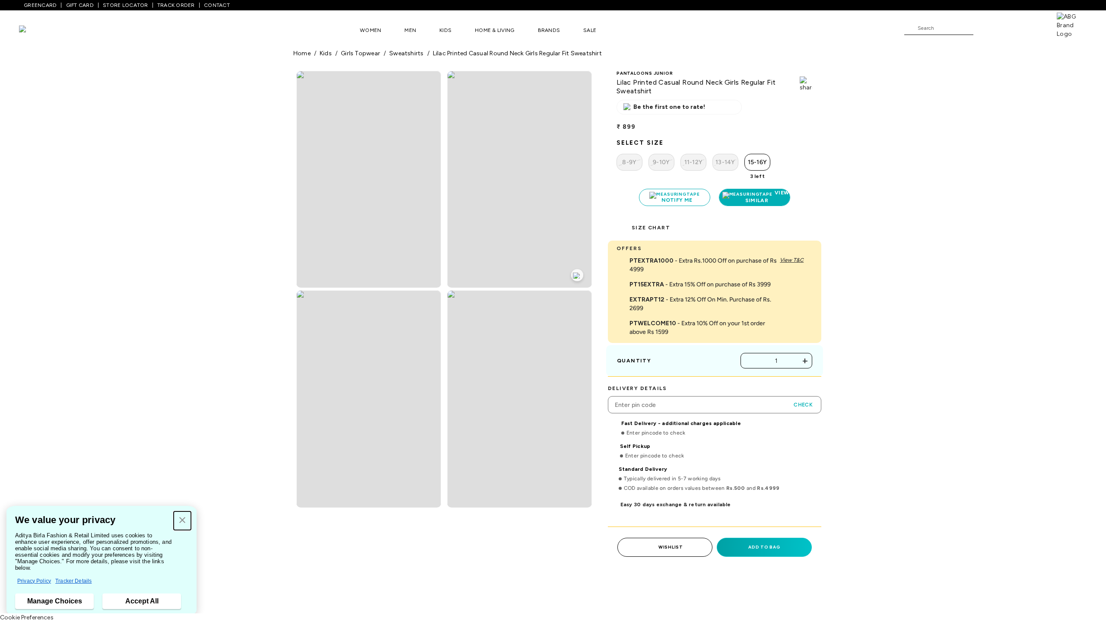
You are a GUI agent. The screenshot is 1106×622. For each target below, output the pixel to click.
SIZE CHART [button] (651, 228)
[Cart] (1032, 27)
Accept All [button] (142, 601)
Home (302, 53)
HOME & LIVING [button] (494, 30)
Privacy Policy (34, 581)
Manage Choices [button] (54, 601)
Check (803, 405)
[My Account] (1008, 27)
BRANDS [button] (549, 30)
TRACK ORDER (176, 5)
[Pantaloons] (35, 30)
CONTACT (217, 5)
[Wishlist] (984, 28)
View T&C (792, 260)
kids (326, 53)
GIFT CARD (80, 5)
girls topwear (360, 53)
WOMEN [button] (370, 30)
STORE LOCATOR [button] (125, 5)
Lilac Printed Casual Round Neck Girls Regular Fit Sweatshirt (517, 53)
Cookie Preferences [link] (27, 617)
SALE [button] (589, 30)
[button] (182, 520)
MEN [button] (410, 30)
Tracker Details (73, 581)
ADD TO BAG (764, 547)
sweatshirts (406, 53)
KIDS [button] (445, 30)
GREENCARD (40, 5)
